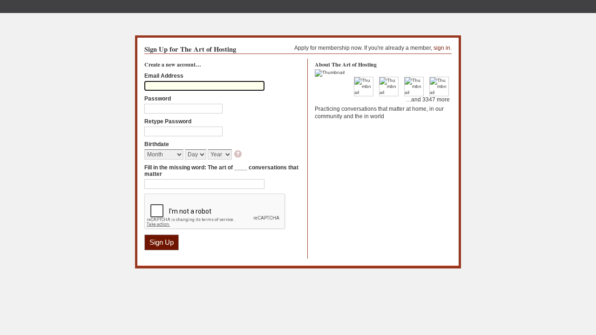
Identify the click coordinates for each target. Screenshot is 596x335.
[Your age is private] (238, 154)
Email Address (163, 76)
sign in (441, 48)
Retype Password (167, 121)
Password (157, 98)
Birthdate (156, 144)
